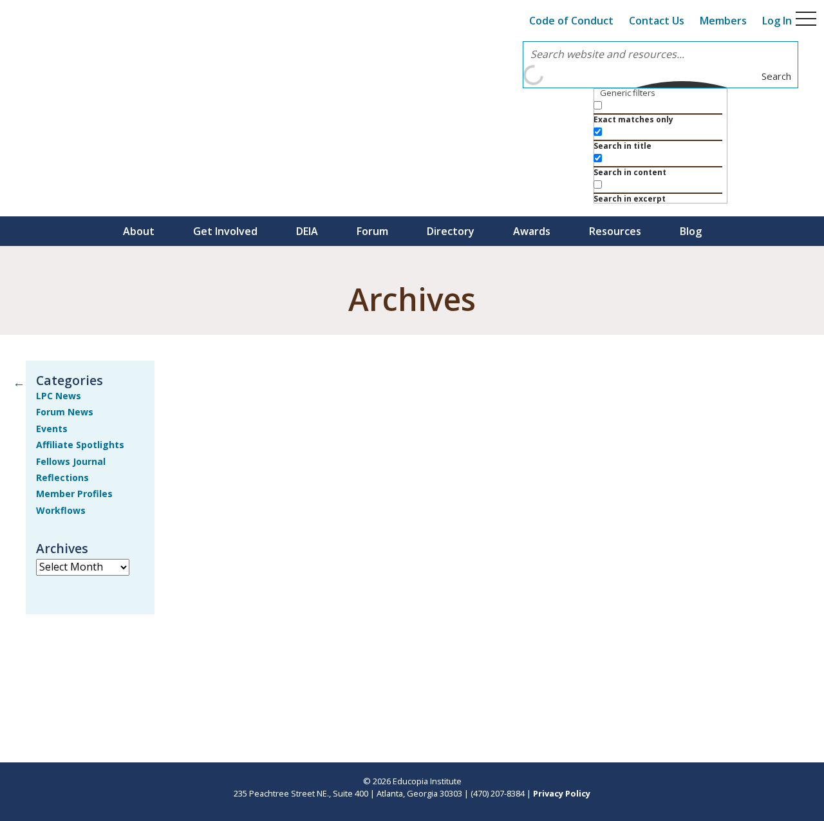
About (138, 231)
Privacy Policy (561, 793)
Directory (450, 231)
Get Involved (225, 231)
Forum (372, 231)
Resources (615, 231)
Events (52, 428)
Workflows (61, 510)
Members (723, 21)
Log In (777, 21)
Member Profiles (74, 493)
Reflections (62, 477)
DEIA (307, 231)
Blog (691, 231)
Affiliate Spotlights (80, 445)
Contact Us (656, 21)
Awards (531, 231)
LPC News (58, 396)
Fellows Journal (71, 461)
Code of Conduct (571, 21)
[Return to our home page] (103, 48)
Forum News (64, 412)
